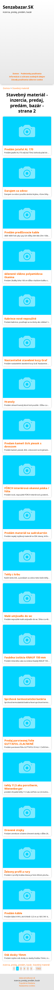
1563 (38, 968)
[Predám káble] (27, 894)
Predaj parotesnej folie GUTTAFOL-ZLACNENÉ (19, 742)
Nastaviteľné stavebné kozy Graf (25, 360)
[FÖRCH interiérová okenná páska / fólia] (27, 469)
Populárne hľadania (27, 983)
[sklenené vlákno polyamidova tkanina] (27, 255)
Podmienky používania (31, 73)
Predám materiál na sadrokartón (25, 533)
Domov (16, 73)
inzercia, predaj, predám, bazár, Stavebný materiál (26, 964)
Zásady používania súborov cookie (27, 79)
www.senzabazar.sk (27, 978)
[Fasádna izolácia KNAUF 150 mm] (27, 639)
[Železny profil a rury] (27, 853)
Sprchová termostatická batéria (25, 699)
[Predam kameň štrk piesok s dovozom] (27, 425)
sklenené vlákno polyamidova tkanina (23, 275)
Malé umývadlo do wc (18, 616)
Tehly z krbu (12, 574)
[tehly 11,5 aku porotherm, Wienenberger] (27, 767)
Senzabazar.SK (19, 7)
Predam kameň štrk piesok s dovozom (22, 445)
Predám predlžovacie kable (21, 232)
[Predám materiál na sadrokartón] (27, 514)
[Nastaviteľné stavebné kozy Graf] (27, 342)
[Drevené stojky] (27, 811)
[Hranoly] (27, 383)
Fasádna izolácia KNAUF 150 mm (25, 657)
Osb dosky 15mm (15, 954)
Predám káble (13, 913)
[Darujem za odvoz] (27, 172)
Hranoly (9, 401)
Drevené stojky (14, 830)
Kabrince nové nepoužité (20, 318)
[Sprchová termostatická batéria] (27, 680)
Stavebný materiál (20, 88)
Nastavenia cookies (27, 986)
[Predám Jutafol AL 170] (27, 131)
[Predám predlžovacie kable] (27, 214)
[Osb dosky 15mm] (27, 936)
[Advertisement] (27, 43)
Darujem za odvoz (16, 190)
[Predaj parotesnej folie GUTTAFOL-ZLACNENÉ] (27, 722)
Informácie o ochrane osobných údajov (27, 76)
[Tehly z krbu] (27, 556)
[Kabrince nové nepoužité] (27, 300)
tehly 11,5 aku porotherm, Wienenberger (21, 787)
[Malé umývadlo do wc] (27, 597)
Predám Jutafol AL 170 (18, 149)
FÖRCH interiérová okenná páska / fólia (26, 489)
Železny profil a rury (17, 871)
